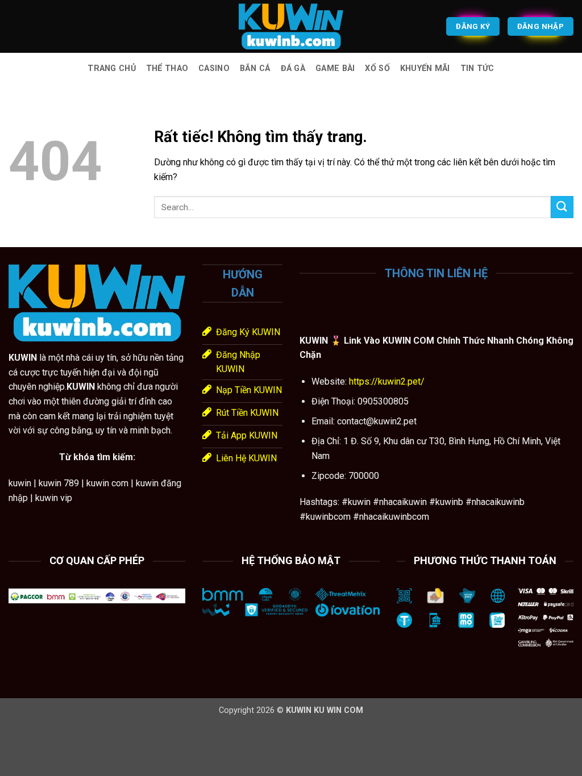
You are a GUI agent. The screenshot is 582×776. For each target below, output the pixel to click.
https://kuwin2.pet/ (386, 381)
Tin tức (477, 68)
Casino (214, 68)
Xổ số (377, 68)
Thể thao (167, 68)
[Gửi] (562, 207)
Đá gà (293, 68)
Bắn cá (255, 68)
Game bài (335, 68)
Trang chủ (112, 68)
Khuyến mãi (425, 68)
